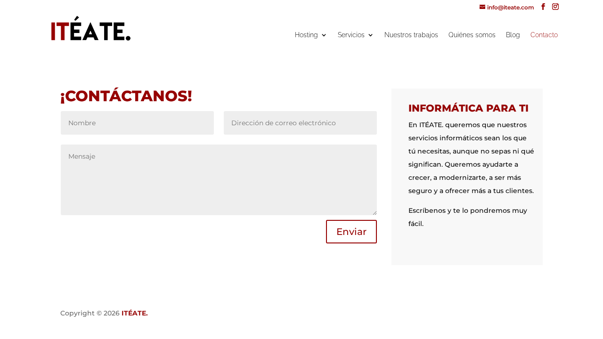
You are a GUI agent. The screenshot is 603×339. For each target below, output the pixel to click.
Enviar (351, 231)
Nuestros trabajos (411, 35)
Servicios (351, 35)
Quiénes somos (472, 35)
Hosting (306, 35)
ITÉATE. (135, 313)
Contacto (544, 35)
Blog (513, 35)
